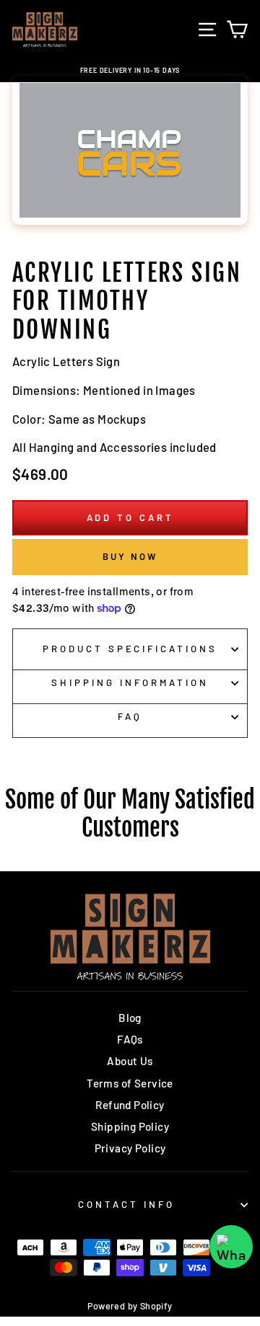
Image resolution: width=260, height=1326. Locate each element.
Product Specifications (130, 648)
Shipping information (130, 682)
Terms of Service (130, 1083)
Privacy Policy (130, 1148)
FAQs (130, 1039)
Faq (130, 716)
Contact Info (126, 1204)
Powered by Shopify (129, 1306)
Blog (130, 1017)
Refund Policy (129, 1104)
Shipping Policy (130, 1126)
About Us (129, 1060)
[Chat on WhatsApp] (231, 1246)
